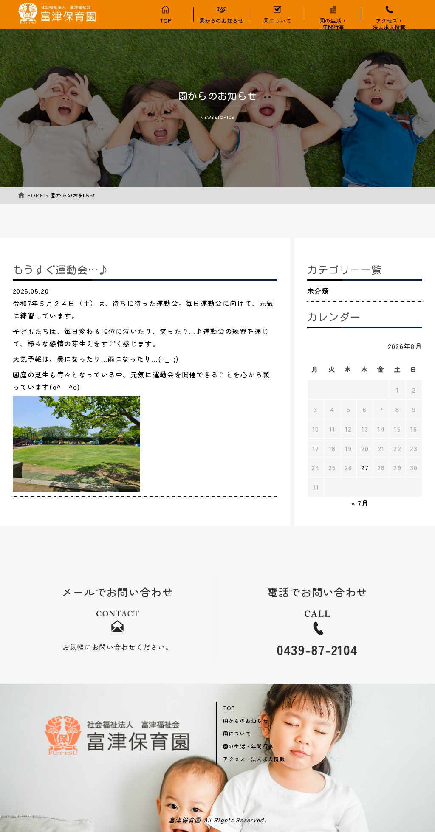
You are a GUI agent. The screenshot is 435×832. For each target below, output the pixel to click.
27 (365, 467)
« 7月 (360, 503)
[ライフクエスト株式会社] (116, 735)
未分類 (318, 291)
